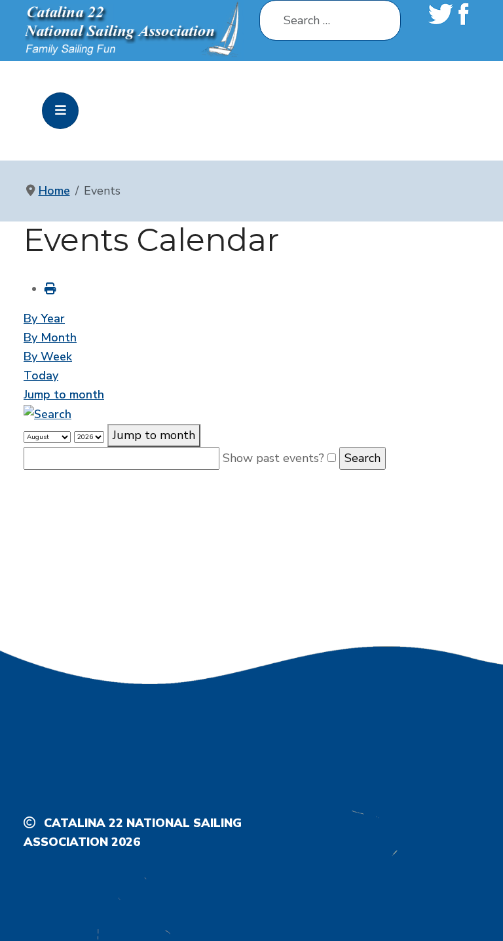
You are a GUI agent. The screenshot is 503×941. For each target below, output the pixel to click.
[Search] (47, 413)
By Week (48, 356)
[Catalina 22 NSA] (134, 29)
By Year (44, 318)
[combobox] (330, 20)
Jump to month (64, 394)
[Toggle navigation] (60, 110)
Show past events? (273, 458)
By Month (50, 337)
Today (41, 375)
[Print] (50, 289)
